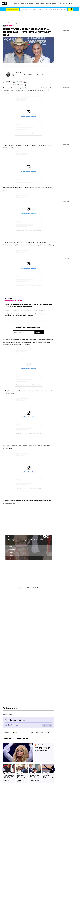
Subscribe (61, 3)
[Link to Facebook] (66, 3)
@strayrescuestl (42, 242)
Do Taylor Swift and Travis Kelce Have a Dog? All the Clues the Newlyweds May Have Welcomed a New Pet (25, 314)
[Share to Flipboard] (20, 82)
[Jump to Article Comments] (4, 82)
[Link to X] (71, 3)
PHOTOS (36, 3)
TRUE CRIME (48, 3)
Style (26, 3)
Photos (9, 23)
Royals (31, 3)
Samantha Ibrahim (17, 72)
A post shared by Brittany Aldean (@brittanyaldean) (28, 133)
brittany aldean (17, 23)
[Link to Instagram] (69, 3)
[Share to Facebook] (9, 82)
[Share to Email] (25, 82)
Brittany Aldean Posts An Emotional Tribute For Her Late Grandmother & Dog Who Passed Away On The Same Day (28, 305)
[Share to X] (14, 82)
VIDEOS (42, 3)
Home (4, 23)
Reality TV (17, 3)
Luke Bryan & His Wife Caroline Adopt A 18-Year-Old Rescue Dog (25, 310)
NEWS (22, 3)
